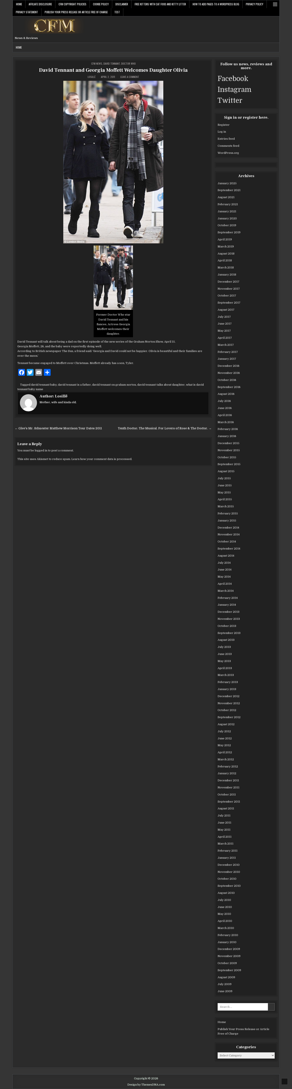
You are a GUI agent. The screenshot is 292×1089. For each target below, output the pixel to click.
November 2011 (228, 787)
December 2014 (228, 527)
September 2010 (229, 885)
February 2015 (228, 513)
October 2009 (227, 963)
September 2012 (229, 717)
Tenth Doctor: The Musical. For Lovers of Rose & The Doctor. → (165, 428)
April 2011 (225, 836)
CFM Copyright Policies (72, 4)
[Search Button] (275, 4)
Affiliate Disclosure (40, 4)
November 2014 (229, 534)
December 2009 (229, 949)
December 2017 (228, 281)
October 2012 (227, 710)
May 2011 (224, 829)
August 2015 (226, 471)
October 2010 (227, 878)
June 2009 (225, 991)
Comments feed (228, 145)
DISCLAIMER (121, 4)
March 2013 (226, 675)
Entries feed (226, 138)
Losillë (92, 77)
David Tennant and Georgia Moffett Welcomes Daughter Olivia (113, 70)
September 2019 (229, 232)
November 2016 (229, 372)
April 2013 (225, 668)
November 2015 (229, 450)
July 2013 (224, 647)
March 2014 (226, 590)
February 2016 (228, 429)
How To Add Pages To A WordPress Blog (216, 4)
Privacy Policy (254, 4)
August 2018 (226, 253)
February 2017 (228, 352)
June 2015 (225, 485)
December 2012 (228, 696)
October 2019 (227, 225)
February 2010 (228, 935)
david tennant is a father (74, 384)
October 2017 (227, 295)
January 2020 (227, 218)
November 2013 (229, 618)
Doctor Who (128, 63)
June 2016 (225, 408)
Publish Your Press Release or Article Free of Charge (76, 12)
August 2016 (226, 393)
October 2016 (227, 380)
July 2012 (224, 731)
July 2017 (224, 316)
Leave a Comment (129, 77)
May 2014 (224, 576)
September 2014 (229, 548)
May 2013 (224, 661)
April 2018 (225, 260)
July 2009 (225, 984)
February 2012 (228, 766)
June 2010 (225, 907)
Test (117, 12)
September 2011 (229, 801)
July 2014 (224, 562)
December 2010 (229, 864)
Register (224, 124)
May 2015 (224, 492)
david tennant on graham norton (114, 384)
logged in (41, 450)
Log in (222, 131)
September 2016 (229, 387)
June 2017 (225, 323)
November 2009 (229, 956)
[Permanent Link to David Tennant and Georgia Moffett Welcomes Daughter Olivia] (113, 162)
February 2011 (227, 850)
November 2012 (229, 703)
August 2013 (226, 639)
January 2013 (227, 689)
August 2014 (226, 555)
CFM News (96, 63)
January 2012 (227, 773)
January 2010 (227, 942)
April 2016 (225, 415)
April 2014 (225, 583)
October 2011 (227, 794)
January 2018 (227, 274)
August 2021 (226, 197)
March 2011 (225, 843)
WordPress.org (228, 152)
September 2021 (229, 190)
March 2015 (226, 506)
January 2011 (227, 857)
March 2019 (226, 246)
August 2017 (226, 309)
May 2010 (224, 913)
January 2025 (227, 183)
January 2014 (227, 604)
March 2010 (226, 928)
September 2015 (229, 464)
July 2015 (224, 478)
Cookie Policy (101, 4)
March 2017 (226, 344)
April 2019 (225, 239)
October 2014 (227, 541)
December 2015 (228, 443)
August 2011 (226, 808)
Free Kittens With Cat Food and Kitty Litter (160, 4)
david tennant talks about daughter (161, 384)
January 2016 (227, 436)
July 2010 (224, 900)
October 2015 (227, 457)
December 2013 (228, 611)
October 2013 (227, 626)
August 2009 (226, 977)
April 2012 (225, 752)
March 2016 (226, 422)
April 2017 (225, 337)
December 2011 (228, 780)
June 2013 (225, 654)
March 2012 (226, 759)
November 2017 (229, 288)
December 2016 (228, 365)
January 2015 (227, 520)
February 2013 (228, 682)
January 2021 (227, 211)
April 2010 (225, 921)
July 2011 (224, 815)
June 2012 (225, 738)
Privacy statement (27, 12)
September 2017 (229, 302)
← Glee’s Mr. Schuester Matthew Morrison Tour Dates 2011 (58, 428)
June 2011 (224, 822)
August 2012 (226, 724)
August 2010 (226, 892)
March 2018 (226, 267)
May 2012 (224, 745)
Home (19, 4)
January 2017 (227, 358)
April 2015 (225, 499)
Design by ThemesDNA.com (146, 1084)
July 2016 (224, 401)
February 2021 (228, 204)
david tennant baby (44, 384)
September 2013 (229, 633)
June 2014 (225, 569)
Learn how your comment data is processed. (101, 459)
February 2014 (228, 597)
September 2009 (229, 970)
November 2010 (229, 871)
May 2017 (224, 330)
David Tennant (111, 63)
